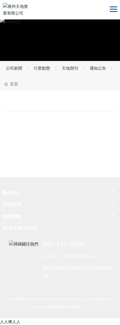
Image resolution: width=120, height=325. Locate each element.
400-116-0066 (63, 244)
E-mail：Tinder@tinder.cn (70, 256)
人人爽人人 (10, 321)
